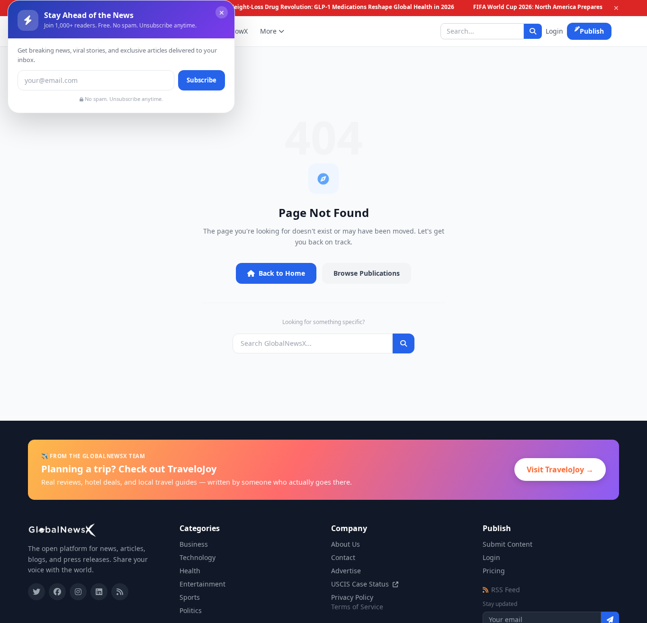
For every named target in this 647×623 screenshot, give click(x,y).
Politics (191, 610)
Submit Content (507, 544)
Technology (198, 557)
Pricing (494, 570)
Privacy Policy (352, 597)
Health (190, 570)
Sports (190, 597)
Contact (343, 557)
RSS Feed (505, 589)
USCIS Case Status (361, 583)
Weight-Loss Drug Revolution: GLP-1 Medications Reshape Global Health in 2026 (339, 7)
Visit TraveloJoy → (560, 469)
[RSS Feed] (119, 591)
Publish (592, 31)
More (268, 31)
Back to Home (282, 273)
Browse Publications (366, 273)
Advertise (346, 570)
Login (554, 31)
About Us (345, 544)
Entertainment (202, 583)
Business (194, 544)
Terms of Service (357, 606)
